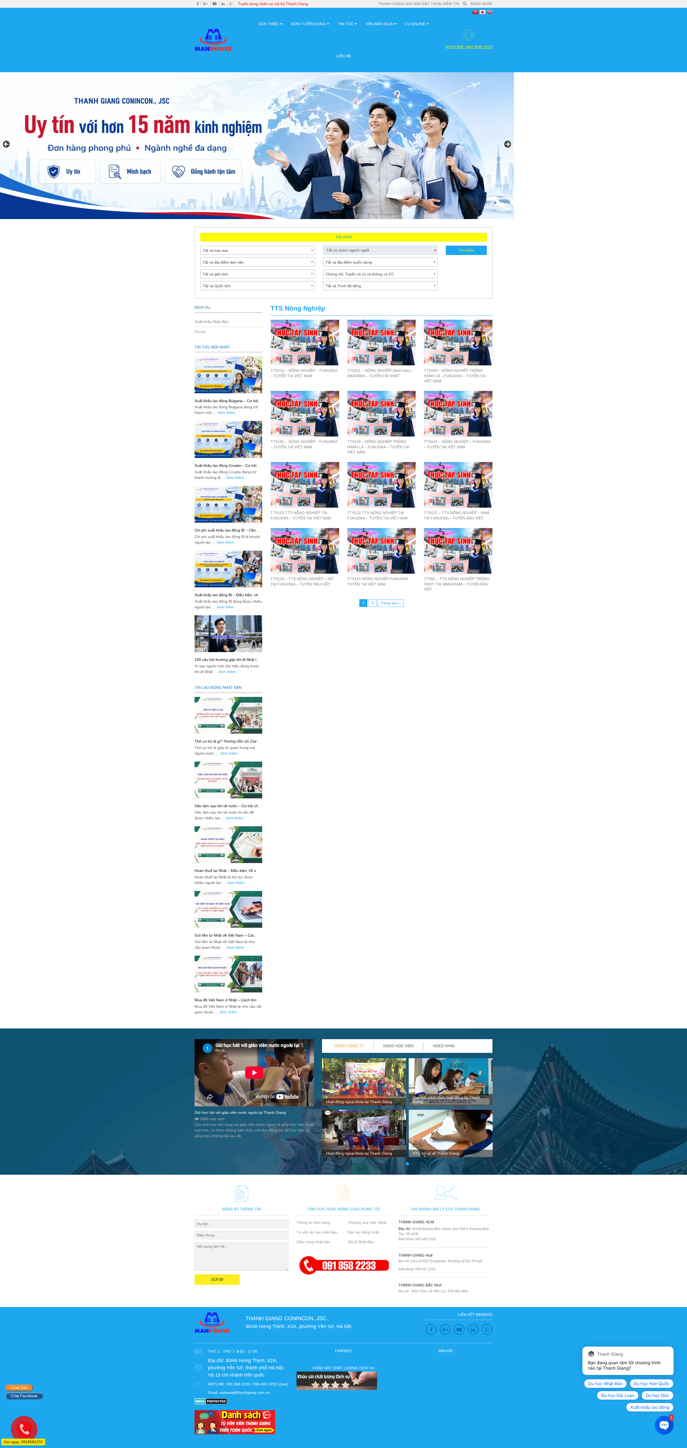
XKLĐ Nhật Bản (361, 1242)
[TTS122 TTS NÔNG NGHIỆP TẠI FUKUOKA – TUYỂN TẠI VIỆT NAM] (381, 485)
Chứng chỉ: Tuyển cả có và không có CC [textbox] (360, 274)
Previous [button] (7, 144)
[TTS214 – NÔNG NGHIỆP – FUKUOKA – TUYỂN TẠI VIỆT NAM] (305, 342)
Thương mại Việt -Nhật (367, 1222)
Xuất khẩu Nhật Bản (212, 321)
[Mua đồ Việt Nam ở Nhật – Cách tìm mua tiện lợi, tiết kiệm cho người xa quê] (228, 974)
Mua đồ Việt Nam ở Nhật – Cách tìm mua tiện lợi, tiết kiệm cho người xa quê (228, 1002)
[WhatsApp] (231, 3)
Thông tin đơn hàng (313, 1222)
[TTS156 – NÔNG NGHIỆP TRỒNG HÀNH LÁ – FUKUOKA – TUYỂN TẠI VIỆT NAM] (381, 413)
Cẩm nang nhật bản (313, 1242)
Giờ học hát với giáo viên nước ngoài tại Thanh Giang (240, 1112)
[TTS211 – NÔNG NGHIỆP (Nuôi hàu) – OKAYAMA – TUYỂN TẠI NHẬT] (381, 342)
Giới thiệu (268, 24)
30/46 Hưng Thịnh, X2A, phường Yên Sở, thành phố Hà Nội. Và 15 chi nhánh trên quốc (246, 1368)
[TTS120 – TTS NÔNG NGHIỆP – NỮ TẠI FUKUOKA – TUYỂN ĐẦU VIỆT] (305, 551)
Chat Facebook (24, 1396)
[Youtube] (214, 3)
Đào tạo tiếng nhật (363, 1232)
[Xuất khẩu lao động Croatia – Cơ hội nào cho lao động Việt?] (228, 439)
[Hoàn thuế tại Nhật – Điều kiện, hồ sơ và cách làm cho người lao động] (228, 844)
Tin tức (345, 24)
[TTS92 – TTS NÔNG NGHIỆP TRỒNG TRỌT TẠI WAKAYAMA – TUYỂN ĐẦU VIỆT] (458, 551)
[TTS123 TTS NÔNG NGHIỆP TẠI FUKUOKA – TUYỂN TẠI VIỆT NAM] (305, 485)
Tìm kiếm (466, 250)
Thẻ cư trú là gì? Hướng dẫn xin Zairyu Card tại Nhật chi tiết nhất (228, 743)
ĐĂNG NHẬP (481, 4)
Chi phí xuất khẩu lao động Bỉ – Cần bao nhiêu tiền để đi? (225, 532)
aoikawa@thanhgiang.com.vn (245, 1392)
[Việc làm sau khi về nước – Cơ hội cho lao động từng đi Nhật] (228, 780)
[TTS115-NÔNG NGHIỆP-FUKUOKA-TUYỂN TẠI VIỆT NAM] (381, 551)
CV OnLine (415, 24)
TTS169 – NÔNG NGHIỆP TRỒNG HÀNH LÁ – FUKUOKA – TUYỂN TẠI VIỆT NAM (455, 375)
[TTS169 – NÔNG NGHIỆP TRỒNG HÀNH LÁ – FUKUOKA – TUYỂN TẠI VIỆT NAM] (458, 342)
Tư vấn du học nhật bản (317, 1232)
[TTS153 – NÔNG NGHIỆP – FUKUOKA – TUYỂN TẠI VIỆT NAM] (458, 413)
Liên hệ (343, 56)
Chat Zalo (19, 1387)
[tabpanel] (364, 1109)
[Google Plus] (205, 3)
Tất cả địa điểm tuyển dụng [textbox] (349, 262)
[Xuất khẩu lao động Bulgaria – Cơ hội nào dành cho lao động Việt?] (228, 374)
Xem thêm (226, 412)
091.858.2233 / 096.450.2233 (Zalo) (257, 1384)
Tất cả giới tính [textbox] (215, 274)
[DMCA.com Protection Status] (211, 1401)
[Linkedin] (223, 3)
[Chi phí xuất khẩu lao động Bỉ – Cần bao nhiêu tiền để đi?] (228, 504)
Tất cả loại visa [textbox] (215, 250)
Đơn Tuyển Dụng (308, 24)
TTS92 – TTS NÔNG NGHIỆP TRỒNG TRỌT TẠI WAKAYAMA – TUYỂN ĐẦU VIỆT (456, 584)
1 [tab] (407, 1164)
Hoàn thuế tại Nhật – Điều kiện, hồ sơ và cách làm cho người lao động (226, 872)
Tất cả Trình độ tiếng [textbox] (343, 286)
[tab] (349, 1046)
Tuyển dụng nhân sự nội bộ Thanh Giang (273, 4)
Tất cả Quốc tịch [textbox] (217, 286)
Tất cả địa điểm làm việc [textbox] (223, 262)
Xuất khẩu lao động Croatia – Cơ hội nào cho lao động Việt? (226, 467)
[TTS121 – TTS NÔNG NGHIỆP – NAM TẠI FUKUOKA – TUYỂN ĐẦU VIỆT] (458, 485)
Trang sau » (391, 603)
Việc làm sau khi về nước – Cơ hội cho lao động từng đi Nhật (227, 808)
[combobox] (257, 250)
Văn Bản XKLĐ (379, 24)
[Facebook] (198, 3)
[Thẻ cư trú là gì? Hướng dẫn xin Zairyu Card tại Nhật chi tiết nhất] (228, 715)
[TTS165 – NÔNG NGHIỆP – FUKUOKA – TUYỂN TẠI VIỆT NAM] (305, 413)
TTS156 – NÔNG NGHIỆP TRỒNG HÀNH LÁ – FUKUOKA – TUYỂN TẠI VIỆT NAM (378, 446)
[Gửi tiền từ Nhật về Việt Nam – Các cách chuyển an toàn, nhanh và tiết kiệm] (228, 909)
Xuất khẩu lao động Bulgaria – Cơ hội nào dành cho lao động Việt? (226, 403)
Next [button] (507, 144)
